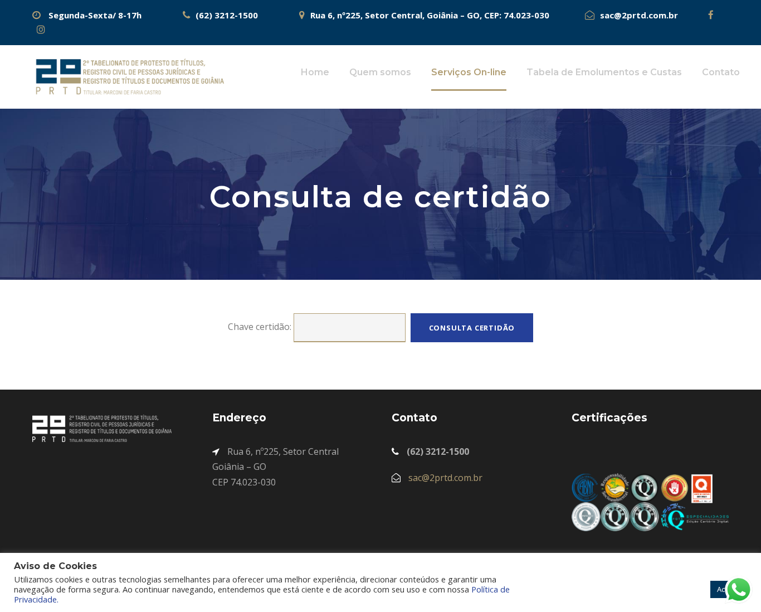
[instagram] (41, 29)
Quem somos (380, 72)
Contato (721, 72)
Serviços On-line (468, 72)
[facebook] (699, 15)
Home (315, 72)
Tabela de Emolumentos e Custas (604, 72)
